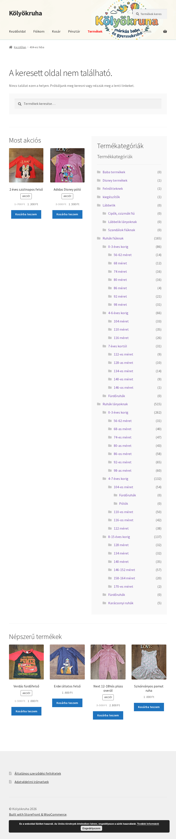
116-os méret (124, 520)
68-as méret (123, 429)
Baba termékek (114, 172)
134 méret (121, 553)
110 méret (121, 329)
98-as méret (123, 470)
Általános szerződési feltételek (38, 773)
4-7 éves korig (118, 478)
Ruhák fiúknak (113, 238)
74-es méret (123, 437)
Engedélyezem (91, 828)
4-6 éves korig (118, 313)
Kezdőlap (20, 47)
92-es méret (123, 462)
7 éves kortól (117, 346)
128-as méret (123, 362)
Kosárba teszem (26, 214)
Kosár (56, 31)
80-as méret (123, 445)
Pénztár (74, 31)
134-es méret (123, 371)
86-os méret (123, 454)
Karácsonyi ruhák (120, 603)
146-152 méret (124, 570)
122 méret (121, 528)
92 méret (120, 296)
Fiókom (38, 31)
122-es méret (123, 354)
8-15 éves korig (119, 537)
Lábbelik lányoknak (122, 222)
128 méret (121, 545)
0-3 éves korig (118, 246)
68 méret (120, 263)
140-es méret (123, 379)
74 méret (120, 271)
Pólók (123, 503)
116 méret (121, 338)
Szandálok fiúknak (121, 230)
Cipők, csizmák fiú (121, 213)
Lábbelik (109, 205)
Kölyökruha (25, 13)
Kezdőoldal (17, 31)
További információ (148, 823)
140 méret (121, 561)
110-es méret (123, 512)
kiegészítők (111, 197)
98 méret (120, 304)
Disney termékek (115, 180)
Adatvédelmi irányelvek (32, 782)
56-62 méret (123, 255)
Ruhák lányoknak (115, 404)
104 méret (121, 321)
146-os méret (124, 387)
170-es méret (123, 586)
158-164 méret (124, 578)
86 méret (120, 288)
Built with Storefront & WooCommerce (38, 814)
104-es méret (123, 487)
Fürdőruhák (116, 396)
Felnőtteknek (113, 188)
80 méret (120, 279)
